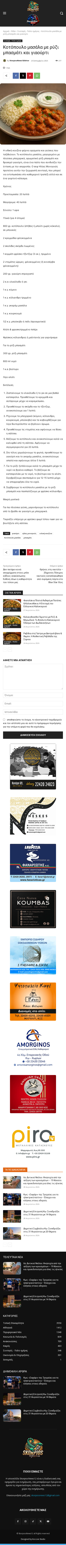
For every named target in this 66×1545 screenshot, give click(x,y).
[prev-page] (5, 650)
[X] (23, 76)
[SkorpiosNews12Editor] (5, 60)
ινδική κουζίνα (45, 533)
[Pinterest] (30, 76)
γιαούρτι (15, 533)
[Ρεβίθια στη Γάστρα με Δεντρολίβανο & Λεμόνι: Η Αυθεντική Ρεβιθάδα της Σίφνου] (12, 638)
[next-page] (10, 650)
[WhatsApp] (37, 76)
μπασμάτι (28, 538)
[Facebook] (16, 76)
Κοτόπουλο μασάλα (12, 538)
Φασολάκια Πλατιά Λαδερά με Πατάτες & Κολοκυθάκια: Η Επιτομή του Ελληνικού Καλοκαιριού (42, 603)
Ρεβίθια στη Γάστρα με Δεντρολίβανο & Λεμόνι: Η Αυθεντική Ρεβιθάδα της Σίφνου (42, 636)
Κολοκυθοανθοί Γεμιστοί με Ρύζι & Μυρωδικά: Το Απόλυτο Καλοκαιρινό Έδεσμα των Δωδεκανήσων (41, 620)
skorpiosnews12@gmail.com (45, 1495)
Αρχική (6, 31)
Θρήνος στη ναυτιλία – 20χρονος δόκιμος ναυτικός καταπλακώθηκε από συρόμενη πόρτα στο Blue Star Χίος (50, 576)
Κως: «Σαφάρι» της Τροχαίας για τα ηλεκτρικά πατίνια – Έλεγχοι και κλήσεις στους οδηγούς (40, 1197)
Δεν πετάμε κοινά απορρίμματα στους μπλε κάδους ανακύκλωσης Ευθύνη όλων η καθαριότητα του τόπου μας (17, 576)
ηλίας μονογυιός (29, 533)
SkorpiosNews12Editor (19, 60)
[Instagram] (25, 1521)
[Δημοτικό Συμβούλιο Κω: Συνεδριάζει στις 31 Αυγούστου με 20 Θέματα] (12, 1233)
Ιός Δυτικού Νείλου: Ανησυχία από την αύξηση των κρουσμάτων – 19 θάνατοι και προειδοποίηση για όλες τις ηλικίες (43, 1180)
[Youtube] (48, 1521)
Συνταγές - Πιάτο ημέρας (28, 31)
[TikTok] (33, 1521)
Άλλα (13, 31)
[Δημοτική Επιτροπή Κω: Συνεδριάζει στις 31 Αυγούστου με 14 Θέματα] (12, 1216)
